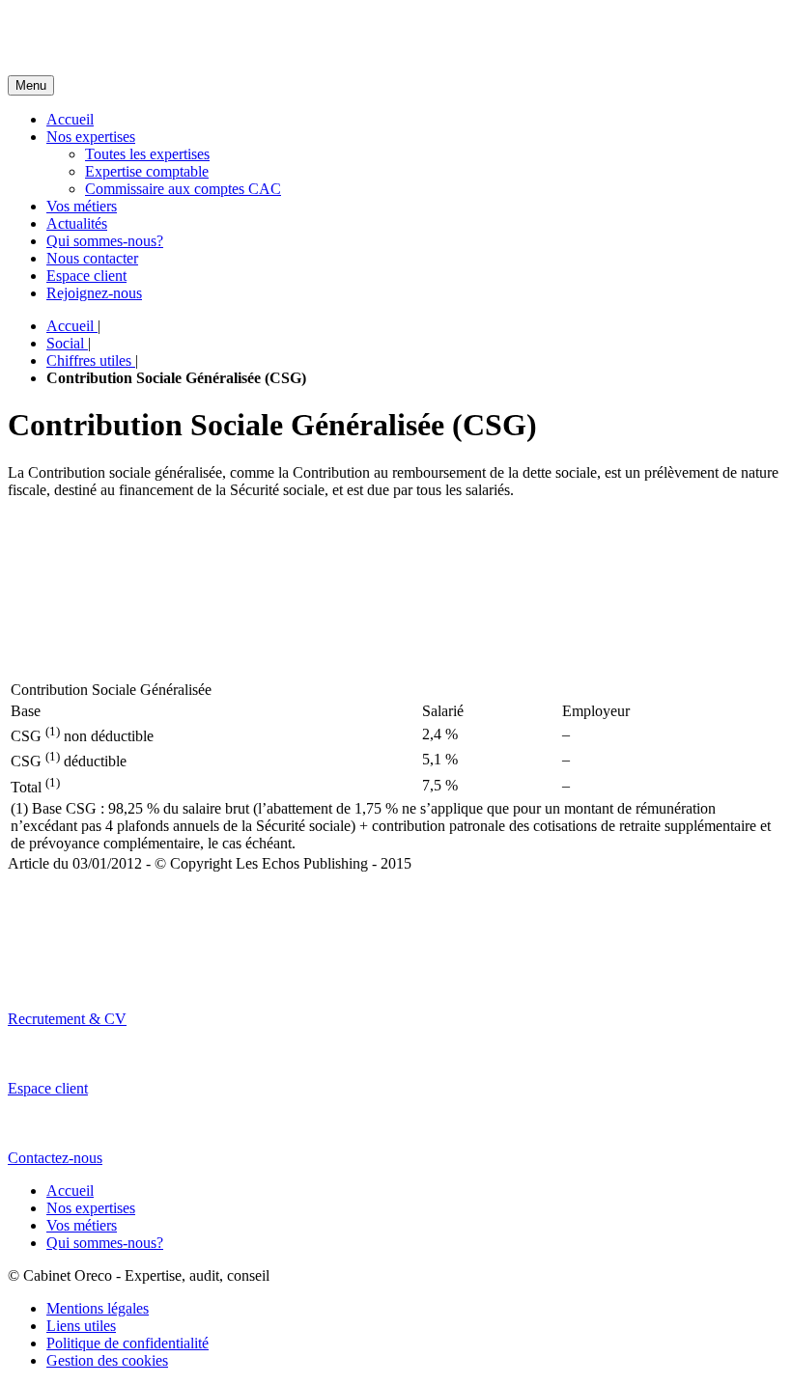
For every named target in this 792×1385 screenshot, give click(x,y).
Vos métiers (81, 206)
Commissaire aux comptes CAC (183, 188)
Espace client (86, 275)
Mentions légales (97, 1308)
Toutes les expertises (147, 154)
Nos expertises (90, 136)
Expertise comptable (147, 171)
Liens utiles (81, 1325)
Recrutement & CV (67, 1019)
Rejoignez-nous (94, 293)
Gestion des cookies (107, 1360)
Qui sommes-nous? (104, 241)
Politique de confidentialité (127, 1343)
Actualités (76, 223)
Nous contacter (92, 258)
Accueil (70, 119)
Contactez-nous (55, 1158)
